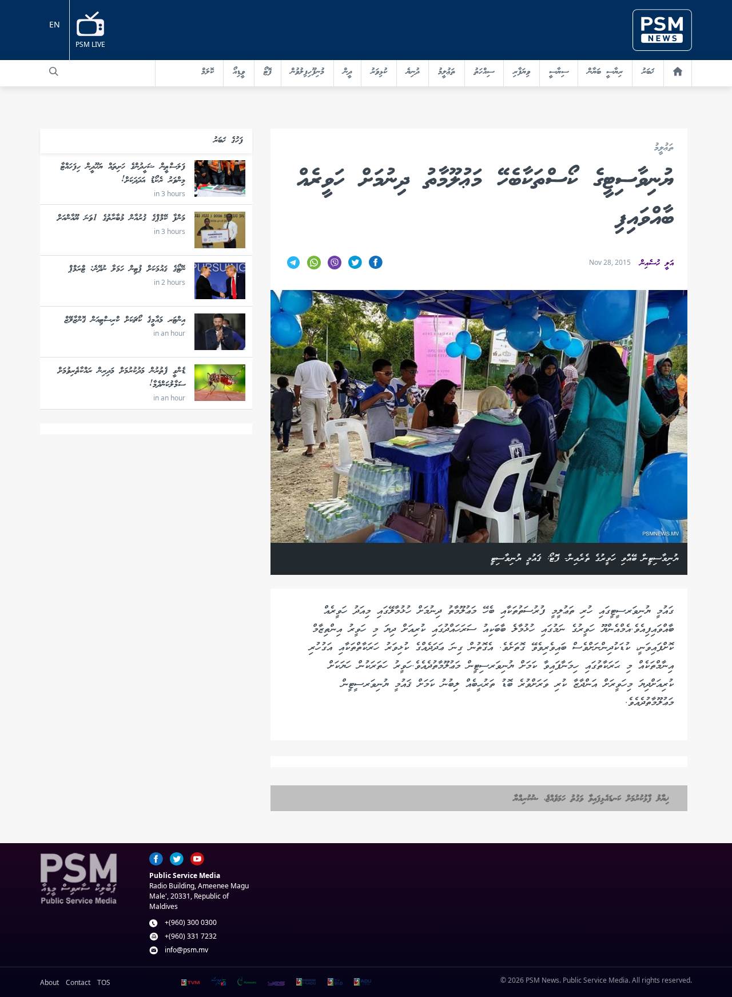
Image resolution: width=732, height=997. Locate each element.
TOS (103, 982)
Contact (78, 982)
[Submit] (53, 71)
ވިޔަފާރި (521, 72)
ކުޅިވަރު (379, 72)
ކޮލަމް (207, 72)
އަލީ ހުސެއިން (657, 264)
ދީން (347, 72)
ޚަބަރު (648, 72)
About (49, 982)
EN (54, 24)
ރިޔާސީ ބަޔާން (605, 72)
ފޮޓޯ (268, 72)
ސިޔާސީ (558, 72)
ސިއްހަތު (484, 72)
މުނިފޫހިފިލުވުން (307, 72)
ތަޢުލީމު (446, 72)
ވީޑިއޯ (239, 72)
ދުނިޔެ (412, 72)
